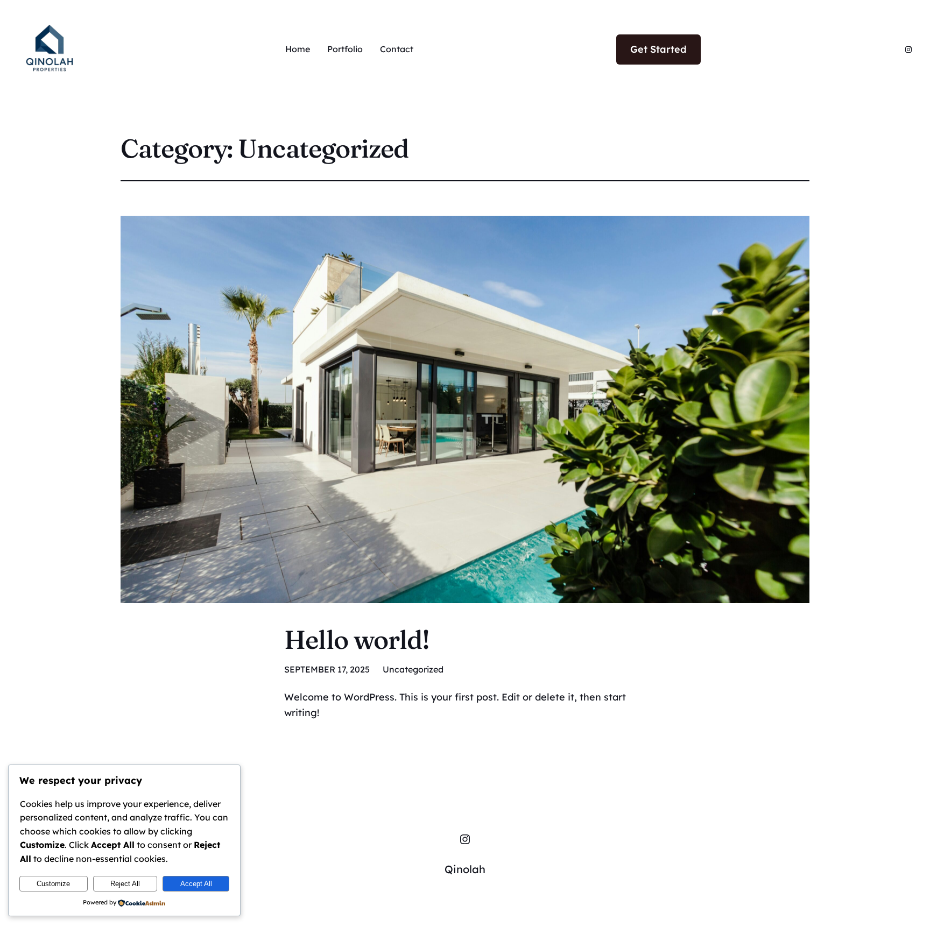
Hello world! (356, 639)
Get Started (658, 49)
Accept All (196, 884)
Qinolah (465, 869)
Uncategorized (413, 669)
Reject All (125, 884)
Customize (53, 884)
